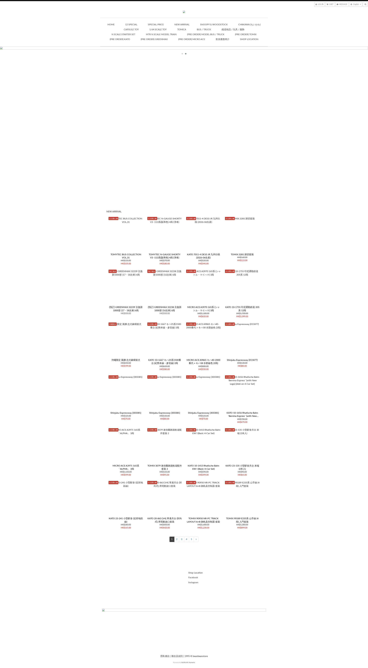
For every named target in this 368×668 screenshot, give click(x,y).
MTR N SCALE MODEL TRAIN (161, 34)
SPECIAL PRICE (156, 24)
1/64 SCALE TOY (158, 29)
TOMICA (181, 29)
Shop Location (249, 39)
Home (111, 24)
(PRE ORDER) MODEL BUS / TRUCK (205, 34)
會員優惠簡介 (222, 39)
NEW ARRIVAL (181, 24)
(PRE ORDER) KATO (120, 39)
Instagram (193, 582)
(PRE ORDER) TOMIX (245, 34)
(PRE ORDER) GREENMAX (154, 39)
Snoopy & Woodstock (214, 24)
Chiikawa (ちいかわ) (249, 24)
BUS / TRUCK (204, 29)
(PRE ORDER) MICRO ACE (191, 39)
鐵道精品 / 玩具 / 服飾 (233, 29)
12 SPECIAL (131, 24)
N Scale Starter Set (123, 34)
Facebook (193, 577)
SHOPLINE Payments (188, 662)
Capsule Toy (131, 29)
